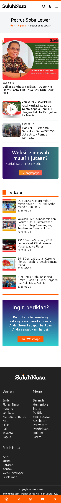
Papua (7, 437)
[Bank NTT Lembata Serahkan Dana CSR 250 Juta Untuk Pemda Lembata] (12, 131)
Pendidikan (41, 429)
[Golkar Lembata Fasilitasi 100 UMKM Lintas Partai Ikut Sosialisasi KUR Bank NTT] (31, 59)
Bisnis (37, 408)
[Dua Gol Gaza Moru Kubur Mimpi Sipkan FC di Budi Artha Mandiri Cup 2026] (9, 206)
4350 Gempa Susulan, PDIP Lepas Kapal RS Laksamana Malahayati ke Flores (35, 243)
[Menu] (56, 6)
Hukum (38, 433)
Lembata (9, 412)
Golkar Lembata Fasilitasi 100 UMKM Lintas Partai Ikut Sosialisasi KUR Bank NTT (28, 90)
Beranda (39, 400)
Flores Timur (11, 404)
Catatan (8, 465)
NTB (5, 420)
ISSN (6, 457)
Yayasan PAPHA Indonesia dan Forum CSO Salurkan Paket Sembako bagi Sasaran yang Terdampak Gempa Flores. (37, 223)
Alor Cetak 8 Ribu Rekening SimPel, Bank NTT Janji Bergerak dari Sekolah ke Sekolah (38, 280)
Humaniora (40, 404)
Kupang (8, 408)
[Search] (43, 6)
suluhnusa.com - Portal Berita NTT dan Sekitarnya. (30, 493)
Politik (37, 412)
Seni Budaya (41, 416)
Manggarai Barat (14, 416)
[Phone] (6, 499)
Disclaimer (10, 477)
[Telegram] (55, 499)
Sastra (37, 437)
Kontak (8, 469)
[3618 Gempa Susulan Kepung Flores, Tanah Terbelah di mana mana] (9, 264)
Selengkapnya (30, 173)
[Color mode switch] (50, 6)
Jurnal (7, 461)
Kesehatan (40, 420)
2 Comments (45, 102)
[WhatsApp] (30, 499)
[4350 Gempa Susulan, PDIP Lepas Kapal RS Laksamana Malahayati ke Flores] (9, 245)
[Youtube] (43, 499)
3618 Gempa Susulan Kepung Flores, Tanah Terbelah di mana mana (37, 261)
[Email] (18, 499)
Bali (5, 429)
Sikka (6, 425)
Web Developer (13, 473)
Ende (6, 400)
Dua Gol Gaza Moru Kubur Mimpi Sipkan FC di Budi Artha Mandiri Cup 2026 (36, 203)
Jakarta (8, 433)
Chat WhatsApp (30, 339)
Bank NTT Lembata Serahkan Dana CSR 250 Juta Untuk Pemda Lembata (38, 132)
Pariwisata (40, 425)
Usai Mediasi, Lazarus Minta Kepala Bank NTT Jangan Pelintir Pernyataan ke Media (40, 110)
